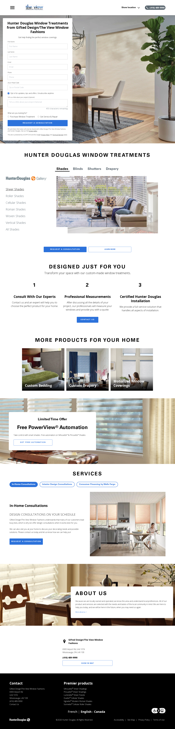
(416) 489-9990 (69, 657)
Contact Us (88, 320)
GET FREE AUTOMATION (33, 442)
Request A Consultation (65, 249)
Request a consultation (26, 541)
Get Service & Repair (49, 116)
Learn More (109, 249)
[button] (12, 7)
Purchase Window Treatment (22, 116)
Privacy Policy (45, 135)
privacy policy (33, 131)
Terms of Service (58, 135)
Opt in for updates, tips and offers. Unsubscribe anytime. (32, 93)
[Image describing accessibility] (158, 710)
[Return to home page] (56, 7)
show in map (87, 663)
